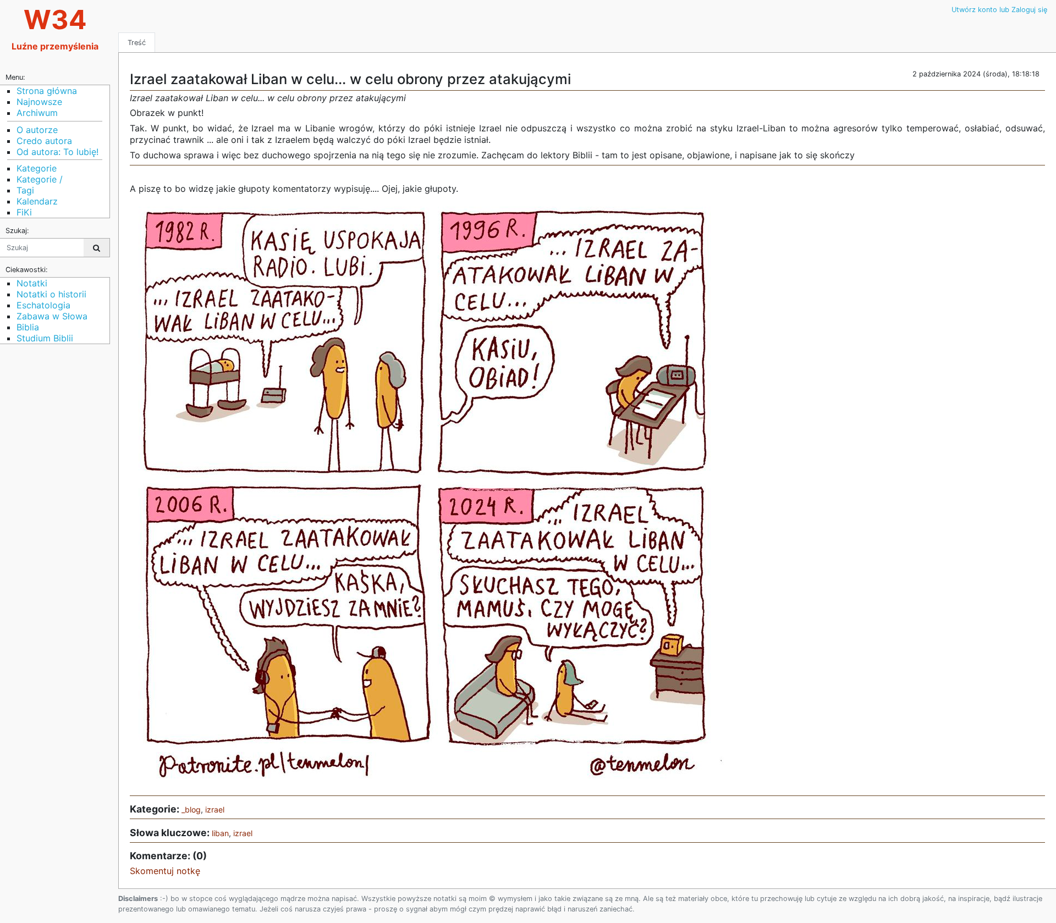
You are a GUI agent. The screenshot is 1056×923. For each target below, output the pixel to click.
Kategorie (36, 168)
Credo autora (44, 140)
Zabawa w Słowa (51, 316)
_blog (191, 809)
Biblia (27, 327)
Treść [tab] (137, 42)
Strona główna (46, 90)
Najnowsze (39, 101)
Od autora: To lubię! (57, 151)
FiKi (24, 212)
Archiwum (37, 112)
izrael (214, 809)
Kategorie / (39, 179)
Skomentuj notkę (165, 870)
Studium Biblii (44, 338)
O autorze (37, 129)
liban (220, 833)
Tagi (25, 190)
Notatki (31, 283)
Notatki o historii (51, 294)
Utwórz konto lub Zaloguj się (999, 9)
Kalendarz (37, 201)
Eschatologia (43, 305)
